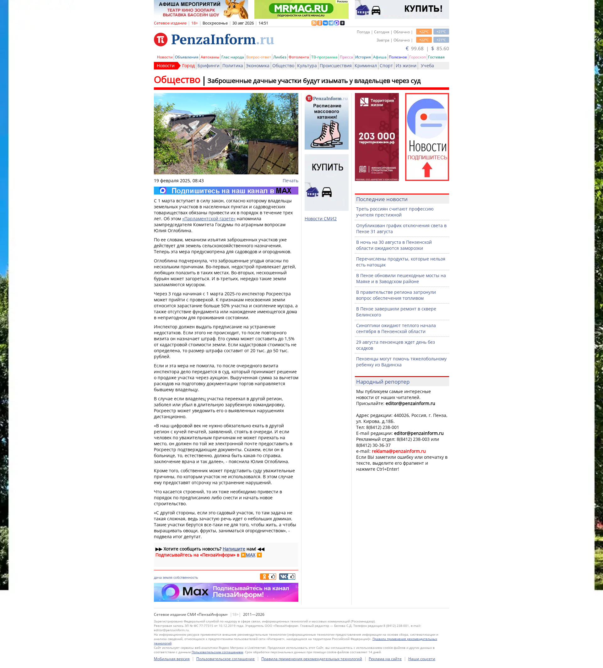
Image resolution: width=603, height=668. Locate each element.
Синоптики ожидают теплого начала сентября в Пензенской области (396, 328)
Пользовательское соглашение (225, 658)
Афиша (380, 57)
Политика (232, 65)
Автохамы (210, 57)
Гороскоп (417, 57)
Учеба (427, 65)
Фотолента (299, 57)
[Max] (226, 190)
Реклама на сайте (385, 658)
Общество (283, 65)
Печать (290, 180)
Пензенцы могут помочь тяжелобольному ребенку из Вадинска (401, 362)
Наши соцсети (421, 658)
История (363, 57)
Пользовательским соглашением (217, 652)
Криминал (366, 65)
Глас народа (232, 57)
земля (167, 577)
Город (188, 65)
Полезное (398, 57)
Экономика (257, 65)
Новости (165, 57)
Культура (307, 65)
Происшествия (336, 65)
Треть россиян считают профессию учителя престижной (395, 212)
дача (158, 577)
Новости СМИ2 (321, 219)
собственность (185, 577)
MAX (250, 555)
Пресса (346, 57)
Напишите (234, 549)
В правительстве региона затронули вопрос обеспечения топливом (396, 295)
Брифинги (209, 65)
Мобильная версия (172, 658)
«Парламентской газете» (209, 219)
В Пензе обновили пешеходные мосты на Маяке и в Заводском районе (401, 278)
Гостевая (436, 57)
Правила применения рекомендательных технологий (311, 658)
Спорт (386, 65)
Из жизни (406, 65)
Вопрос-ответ (258, 57)
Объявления (186, 57)
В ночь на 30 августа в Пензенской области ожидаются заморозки (394, 245)
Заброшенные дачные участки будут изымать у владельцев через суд (314, 80)
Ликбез (279, 57)
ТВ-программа (324, 57)
